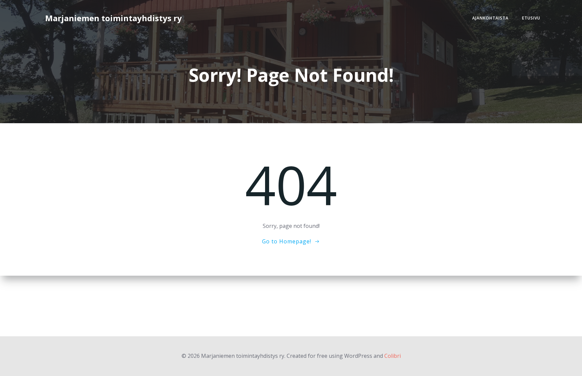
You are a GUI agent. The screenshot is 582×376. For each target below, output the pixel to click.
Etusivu (531, 18)
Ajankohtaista (490, 18)
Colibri (392, 356)
